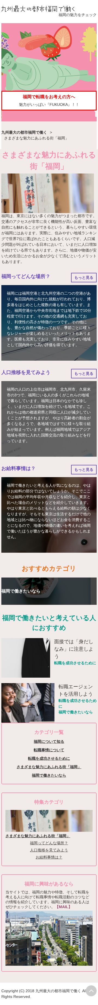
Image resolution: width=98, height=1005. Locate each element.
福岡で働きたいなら (76, 712)
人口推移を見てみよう (25, 372)
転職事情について (49, 750)
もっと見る (83, 277)
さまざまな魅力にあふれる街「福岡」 (49, 767)
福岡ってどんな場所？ (25, 276)
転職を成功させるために (75, 663)
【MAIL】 (63, 907)
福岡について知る (49, 741)
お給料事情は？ (18, 468)
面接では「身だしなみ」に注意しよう (73, 649)
